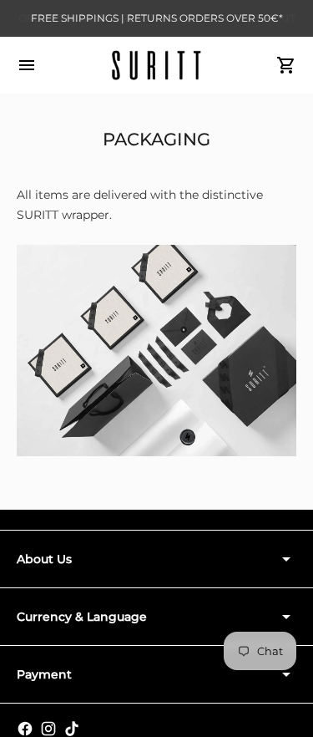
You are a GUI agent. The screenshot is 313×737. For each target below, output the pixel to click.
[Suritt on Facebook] (25, 728)
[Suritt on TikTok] (71, 728)
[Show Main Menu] (26, 65)
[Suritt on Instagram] (48, 728)
